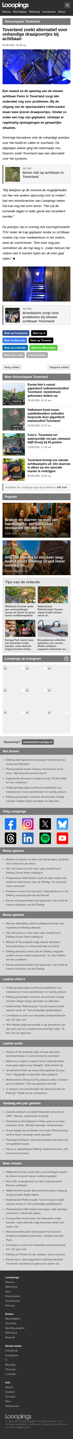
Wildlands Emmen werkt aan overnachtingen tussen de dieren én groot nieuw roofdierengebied (20, 611)
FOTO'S (17, 401)
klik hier (62, 487)
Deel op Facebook (16, 333)
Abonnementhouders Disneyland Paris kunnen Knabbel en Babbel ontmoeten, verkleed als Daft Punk (34, 1235)
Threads (10, 1369)
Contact (10, 1396)
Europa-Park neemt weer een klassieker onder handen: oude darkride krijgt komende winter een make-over (35, 1222)
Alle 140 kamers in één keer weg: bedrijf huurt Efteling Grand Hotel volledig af (35, 561)
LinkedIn (10, 1374)
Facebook (11, 1350)
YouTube (10, 1323)
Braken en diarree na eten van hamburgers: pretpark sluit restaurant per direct (31, 524)
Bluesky (10, 1364)
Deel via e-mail (13, 355)
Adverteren (12, 1405)
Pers (8, 1401)
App (7, 1291)
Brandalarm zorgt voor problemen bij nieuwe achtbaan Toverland (41, 317)
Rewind (10, 1337)
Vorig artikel (11, 367)
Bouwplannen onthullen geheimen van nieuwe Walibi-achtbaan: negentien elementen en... (53, 644)
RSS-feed (11, 1332)
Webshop (34, 12)
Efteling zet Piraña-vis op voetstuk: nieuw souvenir (35, 1254)
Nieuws (6, 12)
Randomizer (12, 1296)
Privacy (10, 1305)
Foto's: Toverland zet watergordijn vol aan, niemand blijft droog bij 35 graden (49, 438)
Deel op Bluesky (14, 340)
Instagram (11, 1355)
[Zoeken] (67, 5)
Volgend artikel (59, 367)
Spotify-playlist (15, 1327)
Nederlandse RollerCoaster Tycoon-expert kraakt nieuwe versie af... (50, 611)
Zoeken (10, 1391)
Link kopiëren (37, 355)
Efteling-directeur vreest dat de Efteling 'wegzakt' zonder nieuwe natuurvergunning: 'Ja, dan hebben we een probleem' (36, 955)
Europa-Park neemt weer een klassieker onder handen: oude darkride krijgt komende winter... (19, 644)
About (61, 12)
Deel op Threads (41, 340)
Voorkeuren (49, 12)
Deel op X (39, 333)
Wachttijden (20, 12)
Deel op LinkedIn (15, 347)
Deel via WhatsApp (43, 347)
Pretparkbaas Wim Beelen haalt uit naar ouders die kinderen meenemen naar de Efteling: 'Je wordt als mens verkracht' (36, 882)
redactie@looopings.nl (37, 741)
